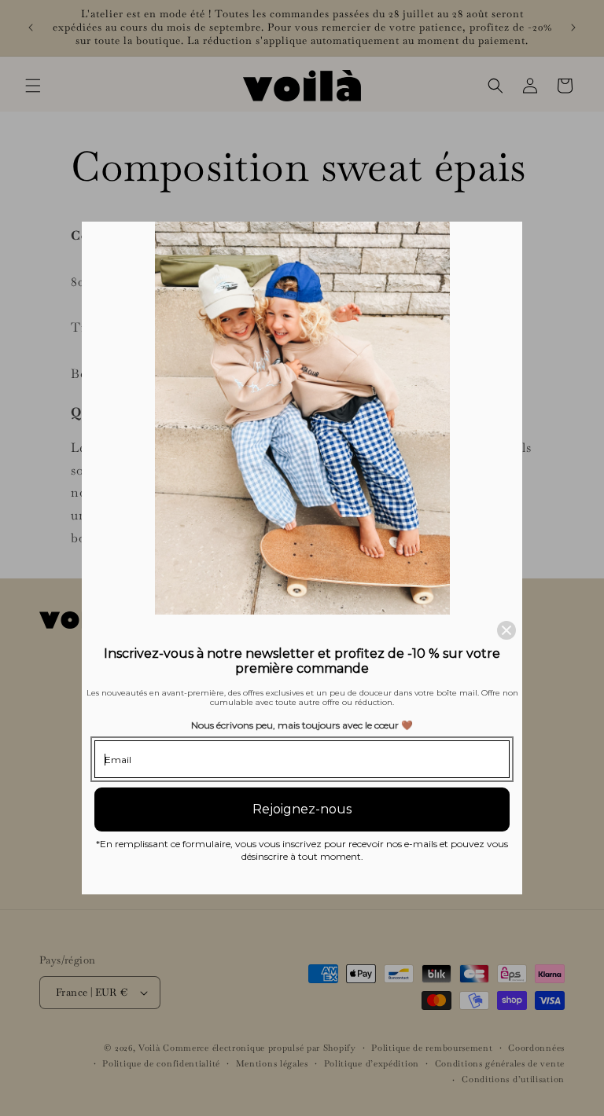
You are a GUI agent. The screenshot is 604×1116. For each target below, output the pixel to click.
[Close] (506, 630)
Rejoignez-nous (302, 809)
